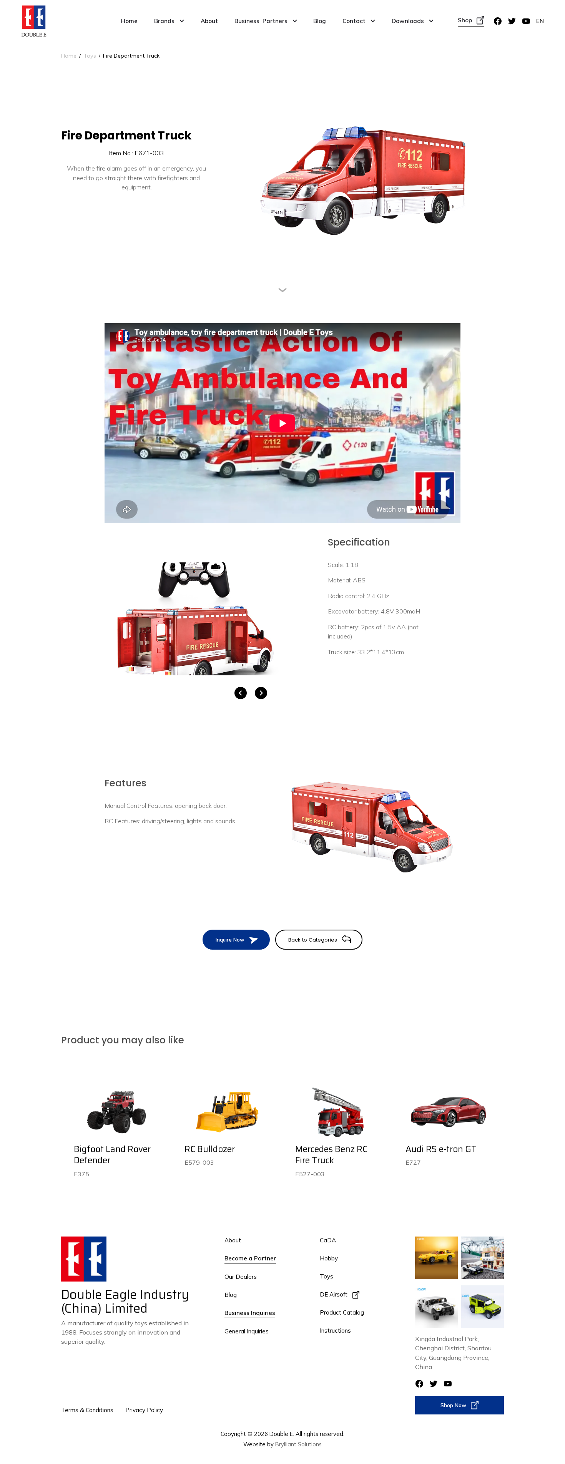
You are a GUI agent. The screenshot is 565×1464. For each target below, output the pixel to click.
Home (129, 21)
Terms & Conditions (87, 1410)
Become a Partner (250, 1258)
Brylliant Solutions (298, 1444)
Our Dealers (240, 1276)
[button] (169, 21)
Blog (319, 21)
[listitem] (194, 618)
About (209, 21)
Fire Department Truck (131, 55)
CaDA (328, 1240)
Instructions (335, 1330)
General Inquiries (246, 1331)
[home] (34, 21)
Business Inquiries (249, 1312)
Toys (90, 55)
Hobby (329, 1258)
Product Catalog (342, 1312)
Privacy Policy (144, 1410)
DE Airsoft (333, 1294)
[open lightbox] (194, 618)
